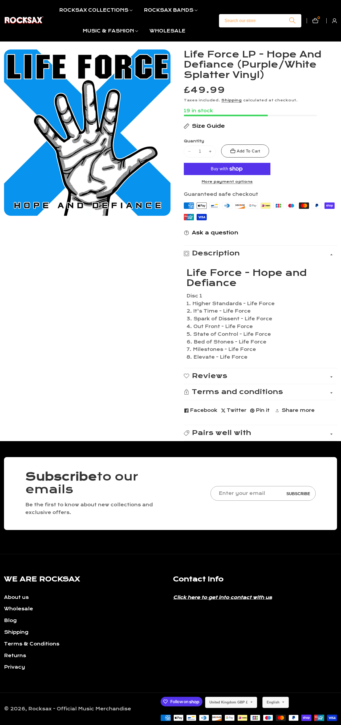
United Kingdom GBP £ (229, 702)
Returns (15, 655)
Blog (10, 620)
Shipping (231, 100)
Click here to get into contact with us (222, 597)
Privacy (14, 667)
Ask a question (215, 233)
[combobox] (260, 20)
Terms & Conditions (31, 644)
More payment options (227, 182)
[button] (93, 10)
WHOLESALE (167, 31)
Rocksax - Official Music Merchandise (79, 709)
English (274, 702)
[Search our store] (292, 20)
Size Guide (208, 126)
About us (16, 597)
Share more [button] (298, 410)
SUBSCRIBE (298, 493)
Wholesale (18, 609)
